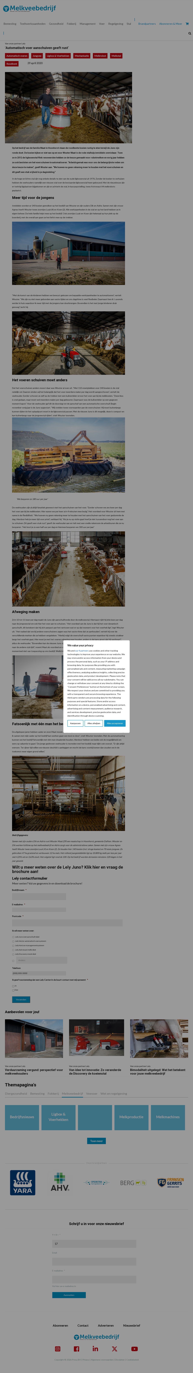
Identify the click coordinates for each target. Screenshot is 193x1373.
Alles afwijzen (93, 723)
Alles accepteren (115, 723)
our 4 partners (82, 650)
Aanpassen (75, 723)
